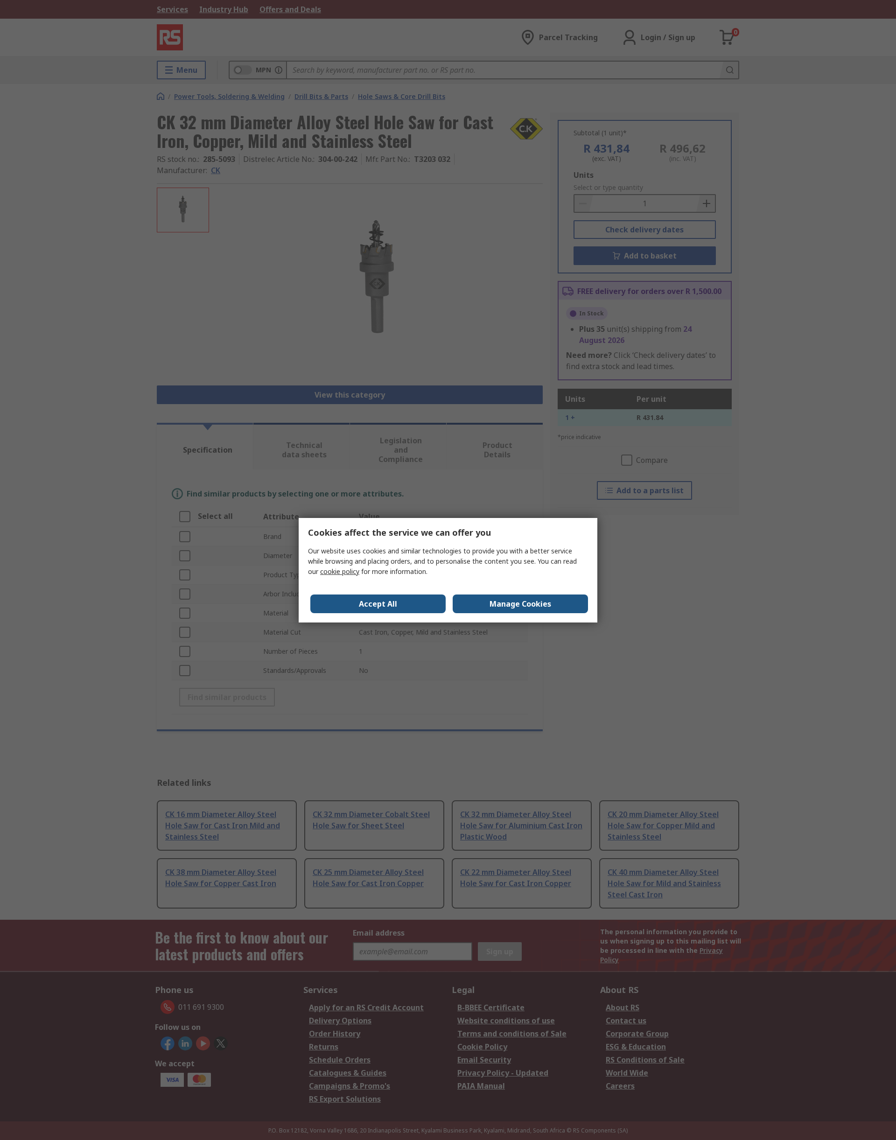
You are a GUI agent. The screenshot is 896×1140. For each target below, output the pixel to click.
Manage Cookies (520, 604)
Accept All (378, 604)
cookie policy (339, 571)
